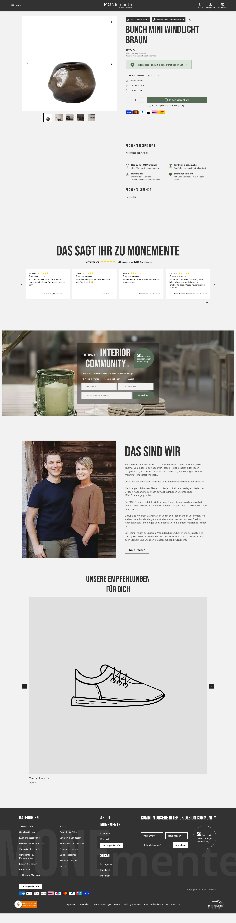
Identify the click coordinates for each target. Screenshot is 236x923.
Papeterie (24, 869)
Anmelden (143, 395)
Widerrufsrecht (156, 904)
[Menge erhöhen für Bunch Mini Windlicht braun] (141, 100)
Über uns (105, 833)
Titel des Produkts (39, 778)
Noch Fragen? (137, 549)
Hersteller (166, 197)
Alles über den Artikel (166, 153)
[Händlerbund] (216, 904)
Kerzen (63, 866)
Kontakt (104, 839)
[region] (118, 283)
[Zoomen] (111, 22)
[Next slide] (111, 64)
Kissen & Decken (28, 863)
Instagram (106, 864)
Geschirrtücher (27, 832)
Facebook (105, 870)
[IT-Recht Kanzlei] (26, 904)
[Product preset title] (118, 685)
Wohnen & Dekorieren (72, 843)
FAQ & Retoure (173, 904)
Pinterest (105, 875)
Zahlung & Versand (132, 904)
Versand (142, 54)
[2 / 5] (58, 117)
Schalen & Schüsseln (70, 837)
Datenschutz (84, 904)
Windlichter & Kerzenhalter (26, 856)
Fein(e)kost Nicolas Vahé (32, 843)
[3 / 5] (69, 117)
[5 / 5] (91, 117)
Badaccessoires (68, 854)
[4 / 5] (80, 117)
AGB (146, 904)
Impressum (71, 904)
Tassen (63, 826)
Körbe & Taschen (69, 860)
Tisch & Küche (26, 826)
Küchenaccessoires (29, 837)
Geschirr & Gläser (69, 832)
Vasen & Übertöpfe (29, 849)
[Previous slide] (28, 64)
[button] (21, 284)
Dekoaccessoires (69, 849)
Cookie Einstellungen (102, 904)
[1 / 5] (47, 117)
